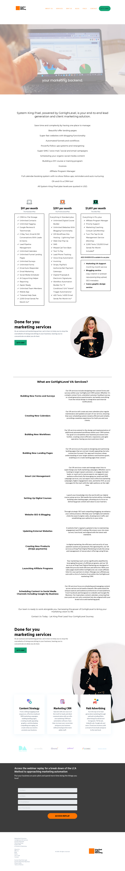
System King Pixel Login (20, 860)
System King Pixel (19, 841)
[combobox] (20, 808)
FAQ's (85, 8)
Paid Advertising (18, 843)
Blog (77, 8)
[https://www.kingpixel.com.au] (20, 8)
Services (59, 8)
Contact (93, 8)
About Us (49, 8)
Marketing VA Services (20, 838)
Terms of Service (18, 864)
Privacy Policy (18, 863)
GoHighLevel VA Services (21, 840)
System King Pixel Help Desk (22, 861)
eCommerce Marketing (20, 846)
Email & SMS (17, 844)
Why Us (69, 8)
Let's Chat (105, 8)
